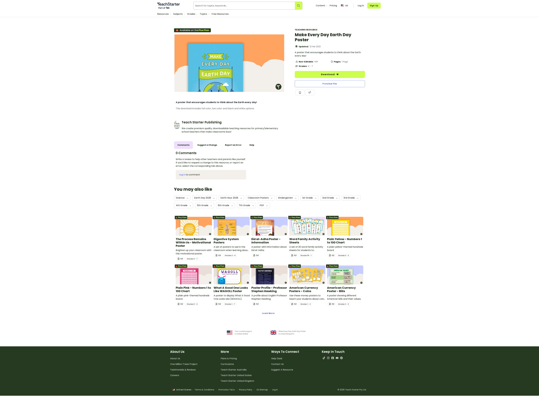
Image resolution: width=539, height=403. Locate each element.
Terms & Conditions (204, 389)
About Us (175, 358)
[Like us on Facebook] (332, 358)
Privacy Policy (245, 389)
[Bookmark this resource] (300, 92)
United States (183, 389)
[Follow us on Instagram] (328, 358)
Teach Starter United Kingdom (237, 381)
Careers (174, 375)
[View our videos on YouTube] (337, 358)
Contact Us (277, 364)
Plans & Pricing (229, 358)
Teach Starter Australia (233, 369)
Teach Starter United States (236, 375)
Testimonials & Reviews (183, 369)
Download (328, 74)
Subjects (178, 14)
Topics (204, 14)
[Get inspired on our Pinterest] (341, 358)
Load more (268, 313)
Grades (191, 14)
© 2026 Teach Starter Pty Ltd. (352, 389)
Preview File (330, 83)
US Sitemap (262, 389)
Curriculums (227, 364)
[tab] (183, 145)
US (346, 5)
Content (321, 5)
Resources (163, 14)
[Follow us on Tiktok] (324, 358)
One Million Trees (183, 364)
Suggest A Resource (282, 369)
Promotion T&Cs (227, 389)
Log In (275, 389)
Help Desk (276, 358)
